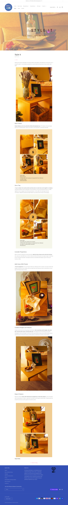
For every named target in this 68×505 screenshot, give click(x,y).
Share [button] (17, 59)
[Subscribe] (23, 489)
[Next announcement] (63, 1)
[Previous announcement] (5, 1)
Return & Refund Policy (9, 472)
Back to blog (35, 462)
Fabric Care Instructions (9, 475)
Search (6, 470)
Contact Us (7, 483)
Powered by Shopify (15, 502)
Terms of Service (7, 481)
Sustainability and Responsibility (10, 479)
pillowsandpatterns (10, 502)
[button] (26, 6)
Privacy (6, 477)
